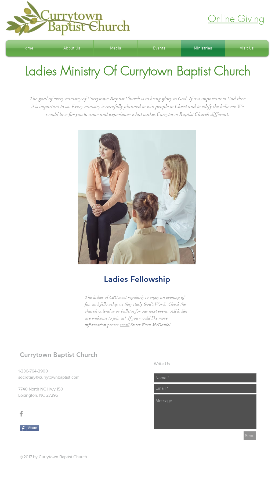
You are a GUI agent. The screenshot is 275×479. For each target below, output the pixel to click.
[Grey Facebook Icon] (21, 413)
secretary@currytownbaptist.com (48, 377)
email (124, 325)
